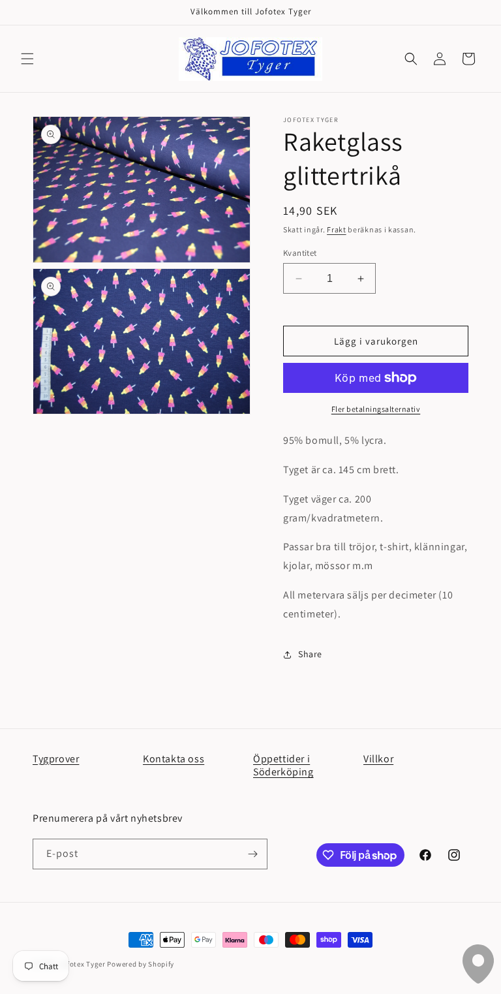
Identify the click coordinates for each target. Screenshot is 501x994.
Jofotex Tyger (82, 964)
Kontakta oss (173, 759)
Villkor (378, 759)
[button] (27, 58)
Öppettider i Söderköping (283, 765)
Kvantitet (300, 252)
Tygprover (56, 759)
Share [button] (310, 654)
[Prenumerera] (252, 854)
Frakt (336, 229)
